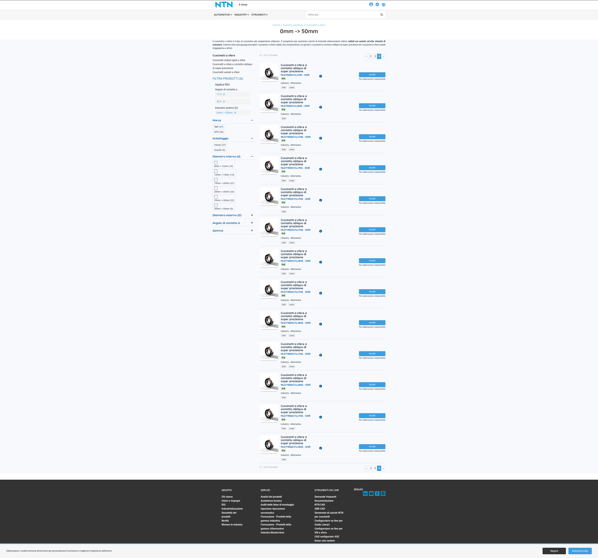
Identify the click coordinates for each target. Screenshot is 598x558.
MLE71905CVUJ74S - (295, 353)
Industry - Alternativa (291, 83)
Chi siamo (227, 496)
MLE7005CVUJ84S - (295, 105)
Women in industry (232, 524)
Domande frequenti (325, 496)
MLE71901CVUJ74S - (295, 167)
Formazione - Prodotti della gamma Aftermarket (276, 526)
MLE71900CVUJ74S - (296, 136)
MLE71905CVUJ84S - (296, 384)
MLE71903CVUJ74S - (295, 229)
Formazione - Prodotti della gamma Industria (276, 518)
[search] (381, 14)
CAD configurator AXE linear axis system (327, 538)
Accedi (372, 74)
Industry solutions (293, 24)
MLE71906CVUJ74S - (295, 415)
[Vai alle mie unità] (377, 4)
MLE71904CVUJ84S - (296, 322)
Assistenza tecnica (271, 500)
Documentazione (324, 500)
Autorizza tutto (580, 550)
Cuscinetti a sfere (315, 24)
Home (276, 24)
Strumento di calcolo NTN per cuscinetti (329, 514)
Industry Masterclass (272, 532)
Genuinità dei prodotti (229, 514)
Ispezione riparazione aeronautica (273, 510)
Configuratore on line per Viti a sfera (329, 530)
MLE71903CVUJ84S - (296, 260)
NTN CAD (320, 504)
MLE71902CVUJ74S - (295, 198)
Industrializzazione (232, 508)
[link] (371, 4)
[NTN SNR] (223, 5)
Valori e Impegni (231, 500)
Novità (225, 520)
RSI (223, 504)
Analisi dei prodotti (271, 496)
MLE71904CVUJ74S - (295, 291)
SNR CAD (320, 508)
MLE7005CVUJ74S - (295, 74)
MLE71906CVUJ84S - (296, 446)
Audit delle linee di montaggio (277, 504)
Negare (554, 550)
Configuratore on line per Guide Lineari (329, 522)
